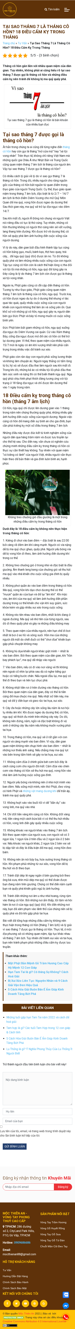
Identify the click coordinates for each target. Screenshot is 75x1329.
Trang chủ (9, 43)
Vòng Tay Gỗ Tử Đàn (52, 1240)
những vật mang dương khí (39, 791)
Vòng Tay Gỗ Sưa (50, 1234)
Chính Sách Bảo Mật (15, 1288)
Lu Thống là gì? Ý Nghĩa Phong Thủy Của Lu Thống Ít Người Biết (39, 1051)
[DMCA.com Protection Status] (14, 1317)
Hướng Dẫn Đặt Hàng (15, 1276)
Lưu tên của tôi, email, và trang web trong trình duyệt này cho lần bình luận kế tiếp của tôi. (35, 1133)
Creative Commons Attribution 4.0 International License (34, 1321)
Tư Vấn (22, 43)
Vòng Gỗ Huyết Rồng (52, 1228)
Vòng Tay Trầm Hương (53, 1222)
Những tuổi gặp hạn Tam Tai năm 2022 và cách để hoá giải (37, 1019)
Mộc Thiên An (26, 1313)
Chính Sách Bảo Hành (15, 1282)
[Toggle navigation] (67, 9)
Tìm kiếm (53, 9)
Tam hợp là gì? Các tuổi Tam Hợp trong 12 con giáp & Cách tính (38, 1030)
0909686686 (22, 1242)
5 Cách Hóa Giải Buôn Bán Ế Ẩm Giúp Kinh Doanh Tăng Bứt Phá (37, 1041)
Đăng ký (63, 1187)
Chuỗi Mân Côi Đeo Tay (54, 1246)
